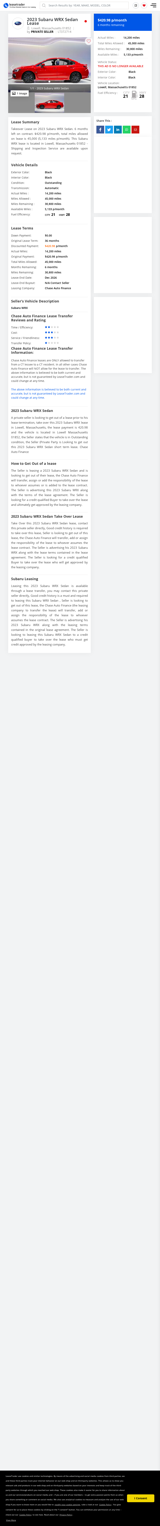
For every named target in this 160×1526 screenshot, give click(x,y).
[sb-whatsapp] (127, 129)
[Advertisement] (123, 179)
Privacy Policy (66, 1514)
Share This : (104, 121)
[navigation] (49, 82)
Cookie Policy (105, 1504)
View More (11, 1520)
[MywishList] (144, 5)
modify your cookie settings (67, 1504)
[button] (153, 5)
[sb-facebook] (100, 129)
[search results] (136, 5)
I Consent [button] (140, 1498)
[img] (49, 64)
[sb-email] (135, 129)
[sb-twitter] (109, 129)
